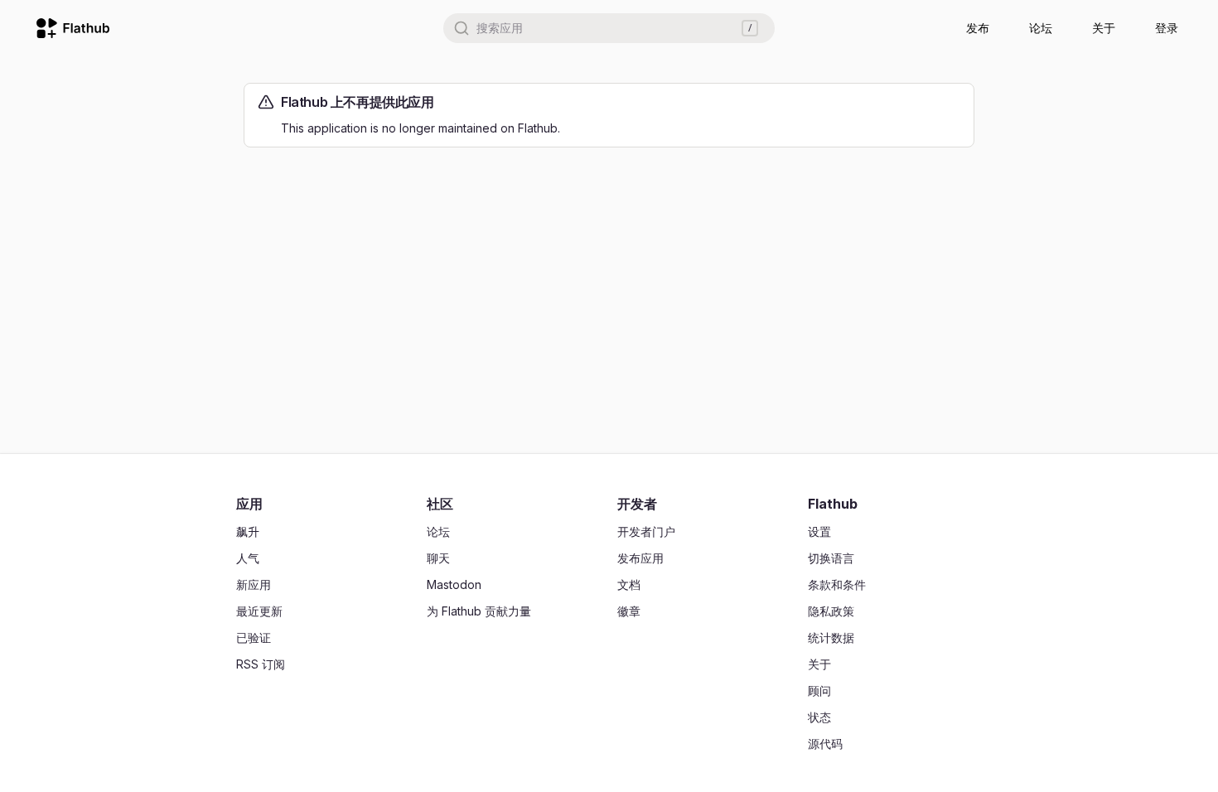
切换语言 (831, 558)
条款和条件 (837, 584)
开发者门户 (646, 531)
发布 (977, 28)
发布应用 (640, 558)
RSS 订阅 (260, 664)
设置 (819, 531)
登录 (1166, 28)
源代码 (825, 743)
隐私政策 (831, 611)
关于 (1103, 28)
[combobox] (609, 28)
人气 (247, 558)
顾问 (819, 690)
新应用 (253, 584)
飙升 (247, 531)
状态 (819, 717)
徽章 (628, 611)
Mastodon (454, 584)
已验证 (253, 637)
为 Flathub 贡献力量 (479, 611)
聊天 (438, 558)
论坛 (1040, 28)
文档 (628, 584)
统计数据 (831, 637)
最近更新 (259, 611)
